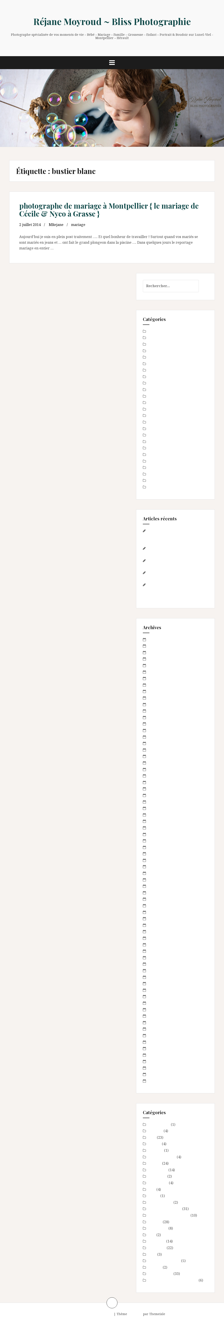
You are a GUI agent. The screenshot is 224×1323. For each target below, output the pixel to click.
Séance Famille (160, 480)
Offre (152, 461)
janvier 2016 (158, 886)
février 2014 (158, 1022)
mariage (78, 224)
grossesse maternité (164, 415)
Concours (155, 357)
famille (153, 402)
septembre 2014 (161, 977)
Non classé (156, 448)
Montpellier (158, 435)
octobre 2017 (158, 782)
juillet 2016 (157, 853)
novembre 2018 (161, 730)
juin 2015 (155, 925)
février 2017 (158, 821)
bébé (152, 344)
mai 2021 (155, 697)
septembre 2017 (161, 788)
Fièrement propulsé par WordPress (86, 1314)
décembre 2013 (160, 1035)
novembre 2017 (161, 775)
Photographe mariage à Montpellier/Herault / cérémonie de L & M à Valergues (174, 590)
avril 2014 (156, 1009)
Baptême (155, 337)
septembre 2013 (161, 1055)
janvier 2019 (158, 723)
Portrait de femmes (164, 467)
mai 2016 (155, 866)
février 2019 (158, 717)
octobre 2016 (158, 834)
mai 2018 (155, 743)
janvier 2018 (158, 762)
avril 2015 (156, 931)
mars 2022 (156, 672)
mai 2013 (155, 1080)
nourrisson (157, 454)
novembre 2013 (161, 1042)
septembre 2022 (161, 658)
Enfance (154, 370)
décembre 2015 (160, 892)
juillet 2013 (157, 1067)
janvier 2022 (158, 684)
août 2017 (156, 795)
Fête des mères (160, 409)
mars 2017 (156, 814)
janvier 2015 (158, 951)
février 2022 (158, 678)
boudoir (154, 350)
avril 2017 (156, 808)
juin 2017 (155, 801)
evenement (157, 383)
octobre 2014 (158, 970)
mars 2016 (156, 873)
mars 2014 (156, 1015)
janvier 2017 (158, 827)
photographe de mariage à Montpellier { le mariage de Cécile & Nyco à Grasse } (109, 209)
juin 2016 (155, 860)
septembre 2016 (161, 840)
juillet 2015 (157, 918)
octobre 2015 (158, 905)
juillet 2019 (157, 710)
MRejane (56, 224)
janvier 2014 (158, 1028)
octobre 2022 (158, 652)
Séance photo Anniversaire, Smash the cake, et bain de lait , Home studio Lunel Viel (174, 536)
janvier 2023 (158, 645)
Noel (152, 441)
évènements (158, 389)
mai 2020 (155, 704)
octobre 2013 (158, 1048)
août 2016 (156, 847)
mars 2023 (156, 639)
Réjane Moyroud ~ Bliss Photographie (112, 21)
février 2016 (158, 879)
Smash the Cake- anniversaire (173, 487)
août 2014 (156, 983)
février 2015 (158, 944)
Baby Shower (159, 331)
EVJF (152, 396)
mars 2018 (156, 749)
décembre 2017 (160, 769)
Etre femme (158, 376)
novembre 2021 (161, 691)
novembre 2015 (161, 899)
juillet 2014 (157, 990)
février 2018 (158, 756)
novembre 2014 (161, 963)
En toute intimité (162, 363)
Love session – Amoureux (169, 422)
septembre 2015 (161, 912)
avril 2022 (156, 665)
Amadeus (135, 1314)
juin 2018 (155, 736)
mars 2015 (156, 938)
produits (155, 474)
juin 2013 (155, 1074)
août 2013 (156, 1061)
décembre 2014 (160, 957)
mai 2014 (155, 1003)
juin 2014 (155, 996)
